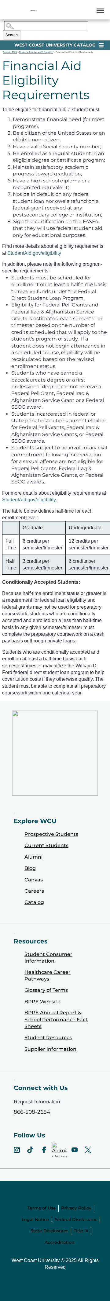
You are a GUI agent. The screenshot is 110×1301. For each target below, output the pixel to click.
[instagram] (17, 1150)
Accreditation (60, 1242)
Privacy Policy (76, 1208)
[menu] (99, 10)
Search (12, 35)
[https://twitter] (88, 1150)
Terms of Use (42, 1208)
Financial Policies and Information (36, 52)
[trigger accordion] (14, 1080)
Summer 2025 (10, 52)
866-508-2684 (32, 1112)
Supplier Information (50, 1049)
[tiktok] (30, 1150)
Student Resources (48, 1037)
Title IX (81, 1231)
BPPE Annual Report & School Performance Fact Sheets (56, 1019)
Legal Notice (35, 1219)
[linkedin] (59, 1150)
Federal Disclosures (75, 1219)
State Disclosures (49, 1231)
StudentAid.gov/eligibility (34, 253)
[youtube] (74, 1150)
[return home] (34, 10)
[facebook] (43, 1150)
